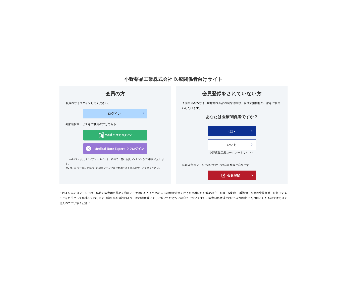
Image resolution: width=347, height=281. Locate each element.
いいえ (232, 145)
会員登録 (233, 176)
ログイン (114, 113)
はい (232, 131)
